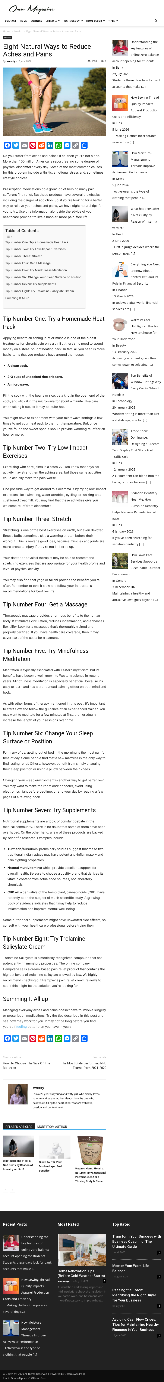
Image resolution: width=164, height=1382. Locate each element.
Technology (72, 20)
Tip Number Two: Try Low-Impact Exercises (35, 249)
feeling (21, 1027)
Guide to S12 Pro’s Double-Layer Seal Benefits (50, 1166)
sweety (11, 61)
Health (18, 31)
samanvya (64, 1281)
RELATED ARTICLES (19, 1127)
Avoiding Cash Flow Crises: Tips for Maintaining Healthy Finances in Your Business (135, 1324)
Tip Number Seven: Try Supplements (30, 284)
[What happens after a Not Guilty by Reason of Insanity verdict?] (18, 1146)
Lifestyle (51, 20)
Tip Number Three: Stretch (23, 256)
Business (36, 20)
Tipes (111, 20)
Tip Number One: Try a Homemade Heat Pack (37, 242)
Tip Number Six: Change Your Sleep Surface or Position (43, 277)
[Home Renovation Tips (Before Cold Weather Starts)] (82, 1250)
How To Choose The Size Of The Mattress (26, 1065)
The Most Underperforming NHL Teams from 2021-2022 (83, 1065)
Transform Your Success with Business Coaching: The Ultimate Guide (136, 1241)
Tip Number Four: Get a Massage (28, 263)
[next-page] (12, 1189)
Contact (10, 20)
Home (23, 20)
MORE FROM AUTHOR (52, 1127)
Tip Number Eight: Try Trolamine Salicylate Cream (39, 291)
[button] (156, 21)
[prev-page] (5, 1189)
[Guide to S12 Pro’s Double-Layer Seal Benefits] (54, 1147)
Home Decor (94, 20)
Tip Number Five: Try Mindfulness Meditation (36, 270)
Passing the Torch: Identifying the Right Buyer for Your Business (134, 1295)
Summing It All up (17, 298)
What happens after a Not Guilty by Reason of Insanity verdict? (18, 1165)
